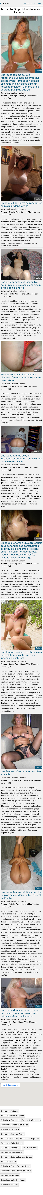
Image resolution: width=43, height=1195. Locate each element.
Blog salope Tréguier (9, 1111)
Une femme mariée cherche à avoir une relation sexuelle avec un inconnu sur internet (21, 655)
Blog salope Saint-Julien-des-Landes (16, 1157)
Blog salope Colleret (9, 1138)
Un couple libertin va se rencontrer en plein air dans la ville (21, 204)
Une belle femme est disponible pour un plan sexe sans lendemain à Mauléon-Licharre (21, 285)
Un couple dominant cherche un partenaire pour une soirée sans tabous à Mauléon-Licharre (19, 1013)
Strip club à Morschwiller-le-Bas (14, 1125)
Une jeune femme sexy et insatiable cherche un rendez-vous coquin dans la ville (21, 458)
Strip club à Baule (30, 1148)
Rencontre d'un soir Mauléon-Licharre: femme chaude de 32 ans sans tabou (21, 377)
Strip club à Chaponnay (30, 1138)
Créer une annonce (32, 3)
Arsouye (4, 3)
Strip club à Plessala (9, 1184)
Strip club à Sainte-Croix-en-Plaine (16, 1166)
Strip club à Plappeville (10, 1120)
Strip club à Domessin (31, 1120)
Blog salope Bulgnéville (11, 1148)
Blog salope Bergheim (10, 1175)
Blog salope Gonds (9, 1161)
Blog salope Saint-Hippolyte (12, 1115)
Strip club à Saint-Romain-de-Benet (16, 1171)
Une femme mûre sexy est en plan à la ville (21, 773)
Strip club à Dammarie (10, 1129)
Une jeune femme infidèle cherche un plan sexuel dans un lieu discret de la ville (21, 895)
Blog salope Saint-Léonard (12, 1152)
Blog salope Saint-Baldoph (12, 1143)
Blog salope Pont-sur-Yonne (13, 1134)
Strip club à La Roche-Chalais (13, 1180)
